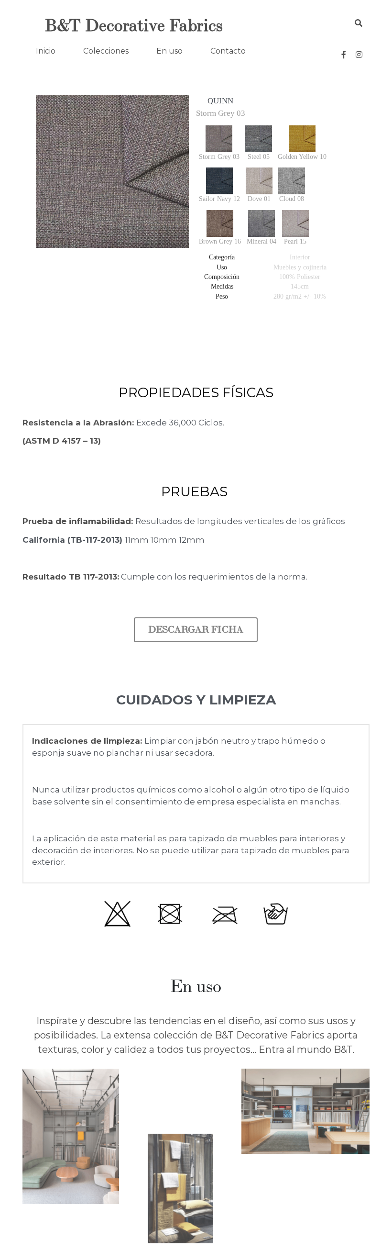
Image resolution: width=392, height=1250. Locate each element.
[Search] (358, 23)
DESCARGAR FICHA (195, 591)
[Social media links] (343, 54)
